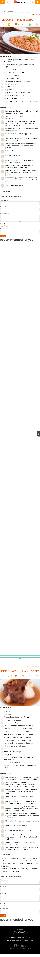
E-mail (3, 207)
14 (2, 186)
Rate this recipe (6, 224)
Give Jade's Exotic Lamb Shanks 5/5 (8, 905)
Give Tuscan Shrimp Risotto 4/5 (6, 226)
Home (3, 11)
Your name (4, 200)
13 (2, 179)
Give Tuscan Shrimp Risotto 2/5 (3, 226)
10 (2, 161)
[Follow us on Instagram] (22, 932)
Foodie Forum (10, 937)
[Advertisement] (20, 330)
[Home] (20, 945)
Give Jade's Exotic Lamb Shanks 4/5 (6, 905)
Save (3, 236)
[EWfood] (20, 2)
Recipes (10, 11)
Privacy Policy (28, 940)
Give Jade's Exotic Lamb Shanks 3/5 (4, 905)
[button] (2, 2)
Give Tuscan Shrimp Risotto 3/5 (4, 226)
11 (2, 166)
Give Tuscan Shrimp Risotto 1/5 (1, 226)
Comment (4, 214)
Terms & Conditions (14, 940)
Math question (5, 229)
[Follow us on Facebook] (14, 932)
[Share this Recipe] (23, 24)
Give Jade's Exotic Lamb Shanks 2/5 (3, 905)
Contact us (31, 937)
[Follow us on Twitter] (18, 932)
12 (2, 171)
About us (21, 937)
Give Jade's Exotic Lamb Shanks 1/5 (1, 905)
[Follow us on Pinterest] (26, 932)
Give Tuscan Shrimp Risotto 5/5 (8, 226)
